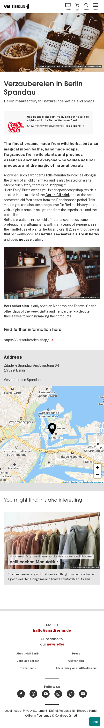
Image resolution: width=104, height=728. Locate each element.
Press (76, 653)
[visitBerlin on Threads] (33, 694)
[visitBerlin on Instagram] (58, 694)
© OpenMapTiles (75, 482)
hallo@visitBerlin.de (52, 630)
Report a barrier (87, 710)
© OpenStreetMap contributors (92, 482)
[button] (77, 6)
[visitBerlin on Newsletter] (83, 694)
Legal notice (13, 710)
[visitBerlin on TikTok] (70, 694)
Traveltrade (28, 668)
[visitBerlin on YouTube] (46, 694)
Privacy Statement (35, 710)
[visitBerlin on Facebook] (21, 694)
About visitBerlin (27, 653)
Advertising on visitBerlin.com (76, 668)
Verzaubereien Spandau (22, 380)
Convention (76, 660)
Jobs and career (28, 660)
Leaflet (65, 482)
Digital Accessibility (62, 710)
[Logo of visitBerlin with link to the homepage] (16, 6)
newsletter (55, 644)
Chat (95, 722)
